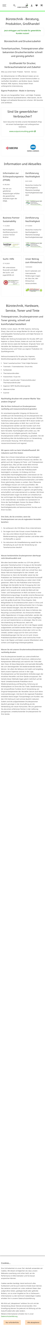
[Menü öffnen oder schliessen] (4, 5)
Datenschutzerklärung (9, 1316)
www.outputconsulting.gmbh (21, 131)
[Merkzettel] (36, 5)
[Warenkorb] (41, 5)
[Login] (31, 5)
